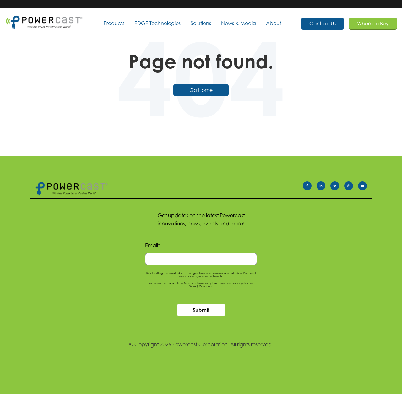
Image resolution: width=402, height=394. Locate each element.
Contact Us (322, 23)
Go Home (201, 90)
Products (114, 23)
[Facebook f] (310, 187)
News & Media (238, 23)
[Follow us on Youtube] (365, 187)
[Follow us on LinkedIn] (323, 187)
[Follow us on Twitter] (337, 187)
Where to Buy (373, 23)
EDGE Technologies (157, 23)
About (273, 23)
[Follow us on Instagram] (351, 187)
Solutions (201, 23)
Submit (201, 310)
